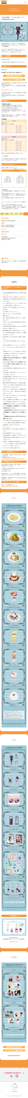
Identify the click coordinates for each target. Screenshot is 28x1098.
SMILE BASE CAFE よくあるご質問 (9, 486)
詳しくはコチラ (6, 426)
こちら (8, 315)
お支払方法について (6, 471)
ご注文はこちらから (14, 941)
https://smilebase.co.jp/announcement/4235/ (12, 458)
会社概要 (14, 1084)
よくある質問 (14, 1087)
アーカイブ (14, 1089)
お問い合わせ (14, 1091)
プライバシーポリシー (14, 1085)
